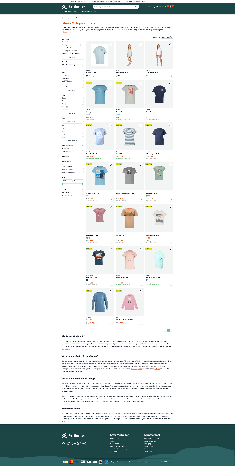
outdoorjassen (136, 369)
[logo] (73, 6)
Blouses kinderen (68, 42)
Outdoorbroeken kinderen (71, 48)
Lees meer (66, 32)
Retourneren (148, 446)
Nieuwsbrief (114, 444)
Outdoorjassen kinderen (71, 51)
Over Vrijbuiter (119, 435)
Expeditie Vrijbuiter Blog (118, 449)
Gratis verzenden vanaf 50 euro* (137, 1)
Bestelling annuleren (151, 441)
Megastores (114, 438)
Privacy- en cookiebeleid (136, 462)
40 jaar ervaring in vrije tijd (78, 1)
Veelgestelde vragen (151, 438)
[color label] (87, 114)
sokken (157, 369)
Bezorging (147, 444)
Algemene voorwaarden (152, 462)
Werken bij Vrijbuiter (117, 446)
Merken (112, 441)
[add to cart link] (111, 76)
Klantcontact (152, 435)
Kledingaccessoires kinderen (72, 45)
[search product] (136, 7)
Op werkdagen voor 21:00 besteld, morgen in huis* (107, 1)
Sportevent (114, 451)
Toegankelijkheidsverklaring (119, 462)
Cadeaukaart (148, 451)
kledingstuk (94, 341)
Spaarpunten (148, 449)
